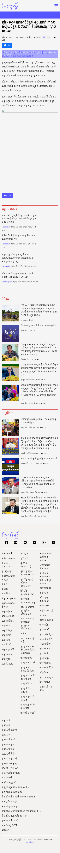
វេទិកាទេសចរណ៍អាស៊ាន (12, 792)
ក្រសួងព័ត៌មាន (26, 684)
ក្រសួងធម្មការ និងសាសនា (28, 698)
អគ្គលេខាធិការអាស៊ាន (11, 773)
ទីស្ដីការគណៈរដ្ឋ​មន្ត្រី (27, 640)
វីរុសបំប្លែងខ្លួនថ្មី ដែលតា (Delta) (27, 573)
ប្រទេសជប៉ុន (44, 648)
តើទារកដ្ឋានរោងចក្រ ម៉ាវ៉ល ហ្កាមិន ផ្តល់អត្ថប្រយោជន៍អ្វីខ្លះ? (39, 421)
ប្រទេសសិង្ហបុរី (8, 744)
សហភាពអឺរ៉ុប (45, 644)
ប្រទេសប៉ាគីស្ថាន (46, 677)
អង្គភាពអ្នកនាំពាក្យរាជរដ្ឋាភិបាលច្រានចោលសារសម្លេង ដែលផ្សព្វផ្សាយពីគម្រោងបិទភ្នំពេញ (17, 258)
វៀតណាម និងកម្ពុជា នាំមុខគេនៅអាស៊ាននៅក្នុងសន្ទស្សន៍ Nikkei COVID (20, 275)
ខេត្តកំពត (6, 640)
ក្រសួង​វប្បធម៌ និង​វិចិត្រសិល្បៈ (28, 706)
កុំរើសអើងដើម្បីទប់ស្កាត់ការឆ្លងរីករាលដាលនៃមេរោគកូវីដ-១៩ (19, 237)
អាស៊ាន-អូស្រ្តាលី (9, 782)
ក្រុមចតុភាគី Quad (10, 820)
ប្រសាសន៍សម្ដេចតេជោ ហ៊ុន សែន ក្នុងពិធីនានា (45, 578)
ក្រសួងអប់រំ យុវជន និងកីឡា (27, 669)
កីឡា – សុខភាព (9, 598)
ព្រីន (8, 45)
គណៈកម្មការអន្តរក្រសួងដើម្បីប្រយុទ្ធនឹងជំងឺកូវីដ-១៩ (27, 624)
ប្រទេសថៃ (6, 725)
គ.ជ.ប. (23, 633)
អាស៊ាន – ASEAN (10, 768)
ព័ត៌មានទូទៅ (47, 37)
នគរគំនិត (6, 594)
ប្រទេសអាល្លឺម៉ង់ (46, 668)
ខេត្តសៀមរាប (7, 611)
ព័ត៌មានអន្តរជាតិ (7, 282)
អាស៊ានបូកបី (7, 778)
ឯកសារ (5, 589)
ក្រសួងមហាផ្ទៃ (26, 658)
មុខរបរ (5, 584)
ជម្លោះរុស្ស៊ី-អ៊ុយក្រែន (45, 688)
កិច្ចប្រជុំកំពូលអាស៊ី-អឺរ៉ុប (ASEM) (16, 787)
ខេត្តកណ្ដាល (7, 654)
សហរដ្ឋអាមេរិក (45, 639)
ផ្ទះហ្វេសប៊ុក (6, 266)
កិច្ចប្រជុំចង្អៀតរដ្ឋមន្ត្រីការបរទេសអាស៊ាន (18, 797)
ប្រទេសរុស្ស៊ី (44, 629)
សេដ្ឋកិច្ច (5, 830)
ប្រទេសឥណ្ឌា (45, 682)
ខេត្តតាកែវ (6, 625)
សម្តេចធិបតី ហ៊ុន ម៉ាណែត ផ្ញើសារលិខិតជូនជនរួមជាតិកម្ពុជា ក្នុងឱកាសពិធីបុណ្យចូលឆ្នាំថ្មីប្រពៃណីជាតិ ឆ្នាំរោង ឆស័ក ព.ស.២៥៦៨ (38, 482)
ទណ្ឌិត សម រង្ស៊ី (46, 610)
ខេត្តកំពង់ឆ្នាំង (7, 630)
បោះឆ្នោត (24, 553)
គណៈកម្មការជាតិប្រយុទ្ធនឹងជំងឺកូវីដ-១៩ (27, 611)
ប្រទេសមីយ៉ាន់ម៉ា (9, 739)
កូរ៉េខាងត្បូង (44, 658)
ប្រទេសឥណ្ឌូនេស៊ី (9, 758)
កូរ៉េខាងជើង (44, 653)
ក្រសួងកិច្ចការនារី (27, 713)
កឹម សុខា (43, 615)
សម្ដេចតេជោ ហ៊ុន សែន (44, 567)
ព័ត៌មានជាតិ (7, 553)
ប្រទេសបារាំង (45, 663)
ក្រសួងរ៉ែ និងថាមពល (26, 690)
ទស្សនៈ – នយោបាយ (6, 565)
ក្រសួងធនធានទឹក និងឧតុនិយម (28, 677)
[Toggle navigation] (55, 5)
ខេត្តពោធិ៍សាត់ (8, 621)
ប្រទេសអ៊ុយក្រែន (46, 634)
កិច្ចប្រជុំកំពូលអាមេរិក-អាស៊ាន (14, 816)
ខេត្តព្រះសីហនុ (8, 616)
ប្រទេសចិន (44, 625)
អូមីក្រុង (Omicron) (26, 565)
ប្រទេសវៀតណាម (9, 730)
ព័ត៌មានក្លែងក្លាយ (46, 620)
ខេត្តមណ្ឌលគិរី (8, 649)
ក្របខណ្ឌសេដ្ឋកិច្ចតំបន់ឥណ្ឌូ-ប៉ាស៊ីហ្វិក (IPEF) (21, 811)
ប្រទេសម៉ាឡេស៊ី (8, 749)
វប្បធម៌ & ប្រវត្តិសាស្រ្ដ (8, 577)
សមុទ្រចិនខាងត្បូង (9, 801)
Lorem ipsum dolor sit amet (35, 325)
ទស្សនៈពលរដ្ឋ (45, 588)
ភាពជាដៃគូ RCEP (10, 825)
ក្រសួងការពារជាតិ (28, 663)
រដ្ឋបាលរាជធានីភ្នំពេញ (8, 605)
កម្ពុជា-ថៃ (6, 720)
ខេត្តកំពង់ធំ (6, 645)
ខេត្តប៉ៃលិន (6, 635)
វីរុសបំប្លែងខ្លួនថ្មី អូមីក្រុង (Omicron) (27, 583)
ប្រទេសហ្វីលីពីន (8, 754)
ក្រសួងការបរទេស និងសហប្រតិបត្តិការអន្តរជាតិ (28, 650)
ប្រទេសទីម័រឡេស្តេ (9, 763)
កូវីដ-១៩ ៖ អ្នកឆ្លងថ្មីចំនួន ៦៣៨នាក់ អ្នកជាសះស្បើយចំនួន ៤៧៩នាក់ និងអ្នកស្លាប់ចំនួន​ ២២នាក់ (19, 219)
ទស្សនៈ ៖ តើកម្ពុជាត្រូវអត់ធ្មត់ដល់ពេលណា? (39, 458)
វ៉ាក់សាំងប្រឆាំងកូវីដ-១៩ (27, 592)
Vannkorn (30, 842)
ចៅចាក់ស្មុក (44, 606)
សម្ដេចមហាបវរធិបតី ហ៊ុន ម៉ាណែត (45, 557)
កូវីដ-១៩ (8, 196)
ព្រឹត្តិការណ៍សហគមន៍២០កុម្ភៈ (28, 600)
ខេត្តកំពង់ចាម (7, 664)
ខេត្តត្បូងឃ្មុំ (6, 659)
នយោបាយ (44, 593)
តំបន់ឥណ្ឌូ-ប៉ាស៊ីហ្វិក (10, 806)
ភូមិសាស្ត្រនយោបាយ (44, 599)
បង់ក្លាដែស (44, 672)
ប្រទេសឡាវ (7, 735)
